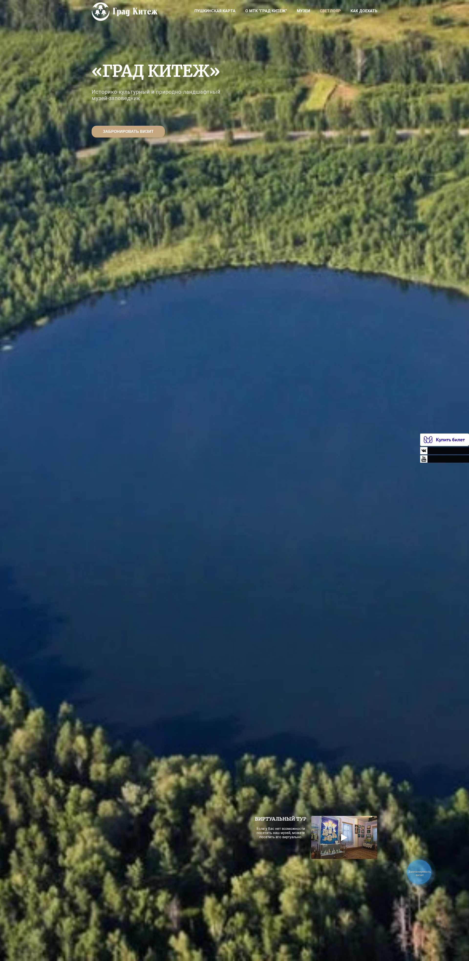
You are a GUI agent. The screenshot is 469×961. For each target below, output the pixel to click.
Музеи (303, 11)
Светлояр (330, 11)
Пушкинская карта (214, 11)
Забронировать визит (128, 131)
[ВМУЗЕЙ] (444, 440)
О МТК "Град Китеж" (266, 11)
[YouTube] (444, 459)
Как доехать (364, 11)
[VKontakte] (444, 450)
